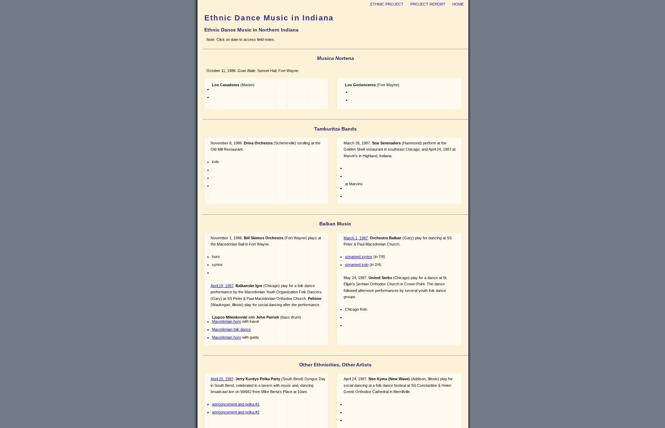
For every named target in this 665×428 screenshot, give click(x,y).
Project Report (427, 4)
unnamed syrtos (358, 257)
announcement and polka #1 (235, 404)
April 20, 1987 (222, 379)
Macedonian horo (226, 321)
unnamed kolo (357, 264)
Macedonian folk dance (231, 329)
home (458, 4)
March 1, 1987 (356, 238)
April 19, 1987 (222, 286)
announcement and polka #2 (235, 412)
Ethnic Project (387, 4)
